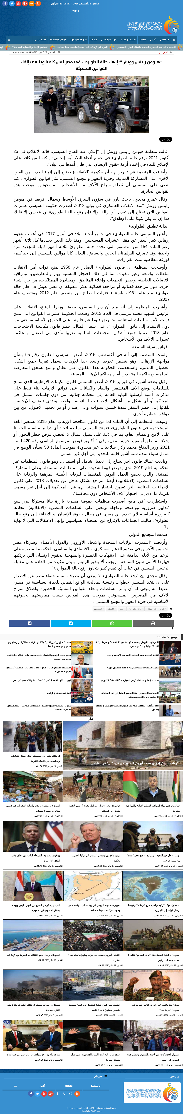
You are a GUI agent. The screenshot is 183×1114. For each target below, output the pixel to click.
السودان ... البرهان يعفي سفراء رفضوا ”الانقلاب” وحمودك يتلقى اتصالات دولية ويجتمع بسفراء (126, 644)
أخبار (154, 40)
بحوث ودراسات (110, 40)
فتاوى (142, 40)
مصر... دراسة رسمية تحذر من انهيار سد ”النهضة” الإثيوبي (130, 680)
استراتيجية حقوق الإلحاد (59, 693)
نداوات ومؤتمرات (78, 40)
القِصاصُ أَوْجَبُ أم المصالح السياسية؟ (58, 47)
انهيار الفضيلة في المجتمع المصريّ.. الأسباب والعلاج (133, 655)
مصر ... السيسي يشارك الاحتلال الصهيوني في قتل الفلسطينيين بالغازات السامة (39, 708)
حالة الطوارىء (135, 609)
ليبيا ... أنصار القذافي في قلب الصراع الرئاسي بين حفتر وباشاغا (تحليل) (127, 708)
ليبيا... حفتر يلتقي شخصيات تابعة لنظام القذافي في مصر (42, 680)
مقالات (93, 40)
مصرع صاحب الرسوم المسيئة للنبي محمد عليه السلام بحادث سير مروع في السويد (39, 657)
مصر (121, 609)
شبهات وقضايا (128, 40)
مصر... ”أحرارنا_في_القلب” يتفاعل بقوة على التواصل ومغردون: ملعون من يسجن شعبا (39, 644)
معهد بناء (41, 40)
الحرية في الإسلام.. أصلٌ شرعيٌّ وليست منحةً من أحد (110, 47)
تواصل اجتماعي (58, 40)
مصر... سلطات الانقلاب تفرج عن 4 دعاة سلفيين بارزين (133, 668)
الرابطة (165, 40)
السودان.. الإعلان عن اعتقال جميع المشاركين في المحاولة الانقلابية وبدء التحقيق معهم (130, 695)
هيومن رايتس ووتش (155, 609)
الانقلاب (110, 609)
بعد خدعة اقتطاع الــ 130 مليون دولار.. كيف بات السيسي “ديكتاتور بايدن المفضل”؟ (38, 670)
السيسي (98, 609)
